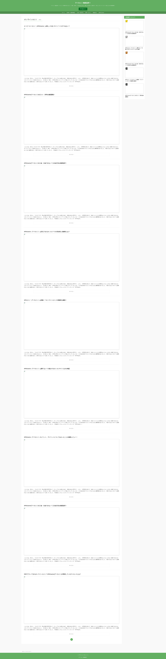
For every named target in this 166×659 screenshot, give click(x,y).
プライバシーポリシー (83, 654)
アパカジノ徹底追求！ (83, 3)
